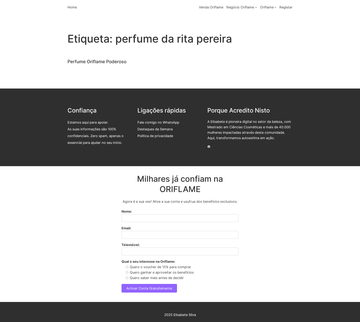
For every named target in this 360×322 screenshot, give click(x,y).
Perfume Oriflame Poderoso (97, 61)
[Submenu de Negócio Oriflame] (256, 7)
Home (72, 7)
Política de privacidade (155, 136)
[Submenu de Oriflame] (275, 7)
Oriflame (267, 7)
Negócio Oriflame (240, 7)
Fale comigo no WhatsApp (158, 122)
